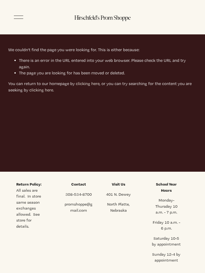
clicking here (88, 83)
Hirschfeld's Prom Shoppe (102, 17)
